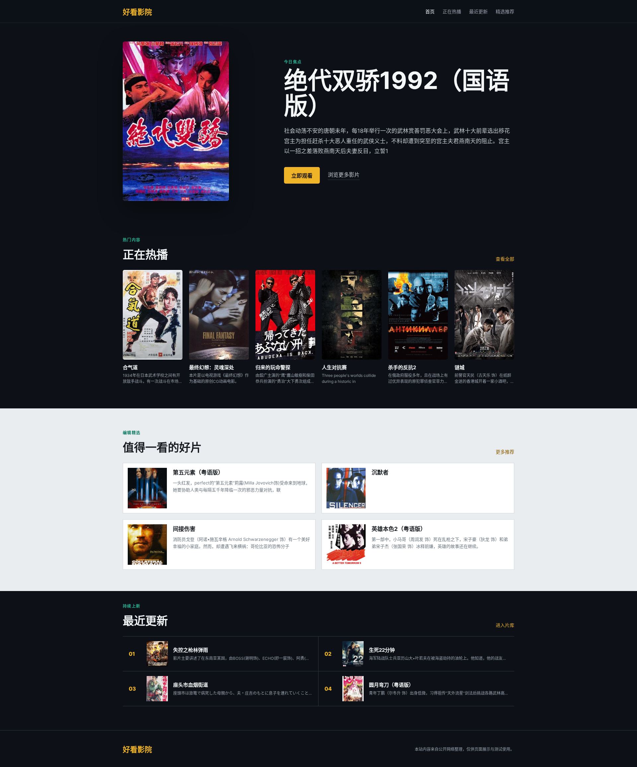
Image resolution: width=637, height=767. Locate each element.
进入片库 (505, 625)
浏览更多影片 (344, 174)
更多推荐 (505, 452)
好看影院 (137, 12)
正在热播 (452, 11)
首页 (430, 11)
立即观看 (302, 175)
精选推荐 (505, 11)
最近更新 (478, 11)
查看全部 (505, 259)
